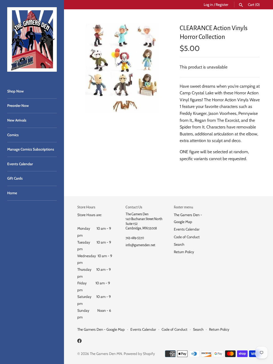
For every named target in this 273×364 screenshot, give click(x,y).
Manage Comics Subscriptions (30, 149)
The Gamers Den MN (106, 353)
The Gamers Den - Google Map (101, 329)
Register (222, 4)
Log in (208, 4)
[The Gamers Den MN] (32, 39)
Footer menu (183, 207)
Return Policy (184, 252)
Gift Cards (15, 178)
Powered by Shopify (139, 353)
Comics (13, 135)
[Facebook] (79, 341)
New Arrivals (16, 120)
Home (12, 193)
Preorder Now (18, 105)
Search (179, 244)
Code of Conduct (187, 237)
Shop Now (15, 91)
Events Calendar (20, 164)
